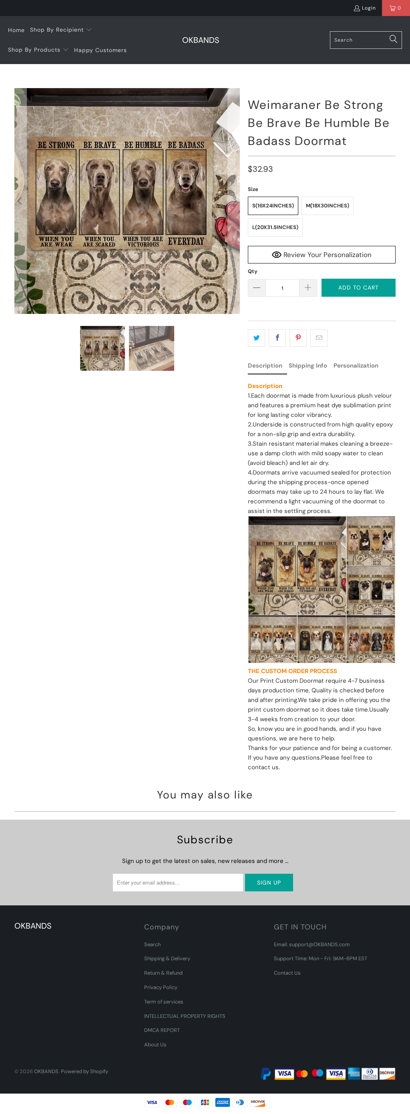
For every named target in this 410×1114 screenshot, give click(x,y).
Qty (252, 271)
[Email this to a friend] (319, 338)
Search (152, 944)
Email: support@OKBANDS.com (312, 944)
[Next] (233, 201)
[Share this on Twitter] (256, 338)
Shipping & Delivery (167, 958)
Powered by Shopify (84, 1071)
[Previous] (20, 201)
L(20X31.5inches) (275, 227)
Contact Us (287, 972)
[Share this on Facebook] (277, 338)
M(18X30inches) (327, 205)
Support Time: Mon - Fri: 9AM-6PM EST (320, 958)
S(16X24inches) (273, 205)
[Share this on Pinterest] (298, 338)
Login (369, 8)
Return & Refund (163, 972)
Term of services (163, 1001)
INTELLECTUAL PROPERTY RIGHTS (184, 1016)
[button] (61, 30)
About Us (155, 1044)
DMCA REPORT (162, 1030)
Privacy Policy (160, 987)
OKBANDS (46, 1071)
